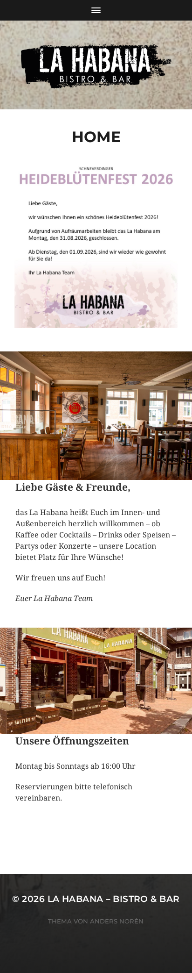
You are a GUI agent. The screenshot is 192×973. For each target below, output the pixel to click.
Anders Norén (117, 921)
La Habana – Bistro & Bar (114, 899)
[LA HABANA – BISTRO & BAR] (96, 65)
